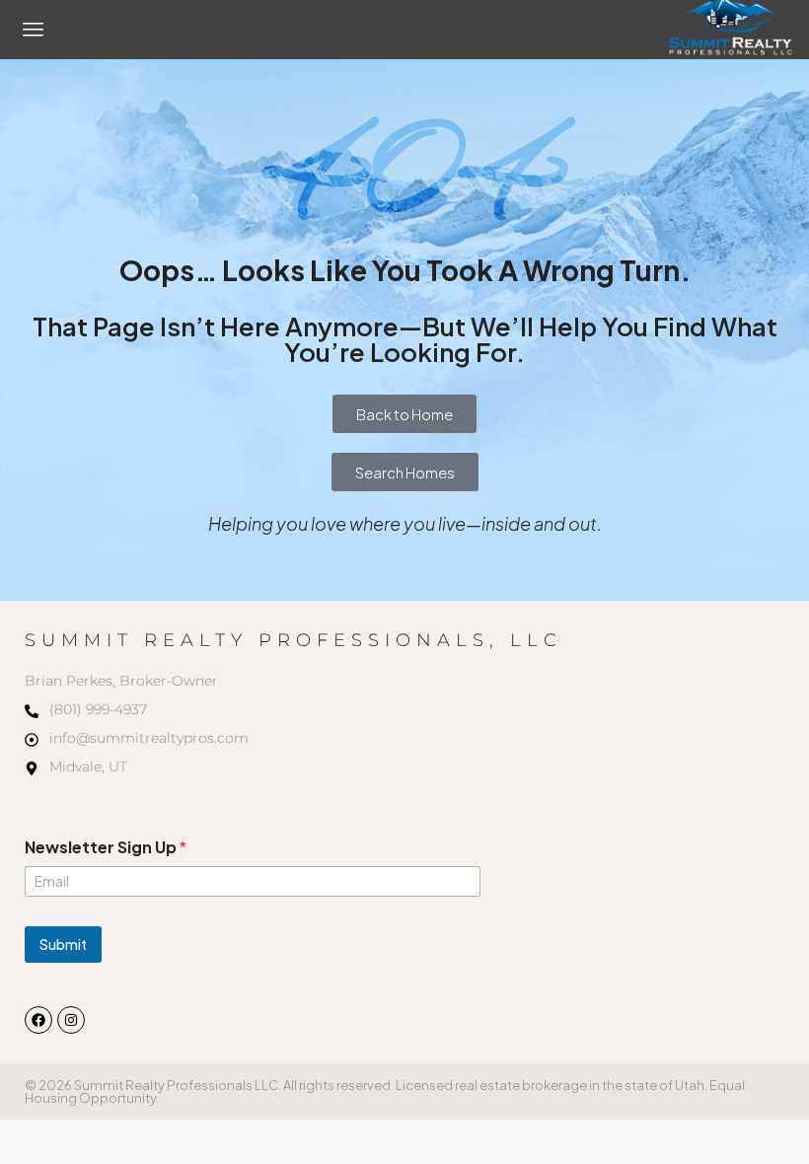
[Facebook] (38, 1020)
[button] (33, 29)
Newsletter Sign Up (105, 846)
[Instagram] (71, 1020)
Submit (63, 944)
